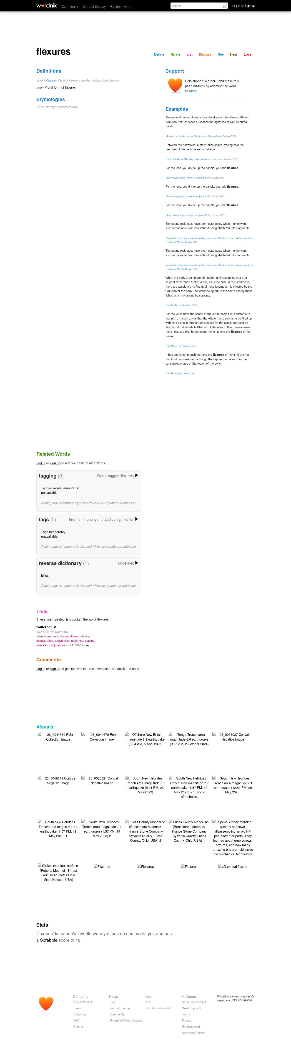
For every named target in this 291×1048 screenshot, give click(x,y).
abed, (51, 640)
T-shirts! (78, 1026)
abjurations (58, 645)
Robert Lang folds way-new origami (185, 177)
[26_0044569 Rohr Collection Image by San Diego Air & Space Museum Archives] (58, 736)
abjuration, (43, 645)
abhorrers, (78, 640)
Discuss (205, 54)
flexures (190, 90)
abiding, (90, 640)
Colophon (79, 1014)
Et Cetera (188, 996)
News (113, 996)
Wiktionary (50, 80)
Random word (120, 6)
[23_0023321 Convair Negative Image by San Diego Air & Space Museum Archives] (101, 779)
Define (159, 54)
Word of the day (94, 6)
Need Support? (191, 1008)
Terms (186, 1014)
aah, (56, 636)
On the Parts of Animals (178, 305)
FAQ (76, 1020)
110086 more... (81, 645)
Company (80, 996)
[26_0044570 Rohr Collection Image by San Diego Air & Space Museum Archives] (101, 736)
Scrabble (49, 940)
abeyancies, (63, 640)
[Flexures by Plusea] (102, 865)
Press (77, 1008)
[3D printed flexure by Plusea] (233, 865)
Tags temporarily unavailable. (53, 534)
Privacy (186, 1020)
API (148, 1002)
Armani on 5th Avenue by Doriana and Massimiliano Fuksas (198, 136)
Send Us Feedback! (194, 1002)
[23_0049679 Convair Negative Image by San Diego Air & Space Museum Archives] (58, 779)
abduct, (41, 640)
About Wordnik (83, 1002)
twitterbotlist (46, 627)
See (221, 54)
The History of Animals (178, 346)
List (190, 54)
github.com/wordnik (158, 1008)
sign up (55, 462)
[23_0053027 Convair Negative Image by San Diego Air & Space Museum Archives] (232, 736)
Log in (40, 462)
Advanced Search (193, 1032)
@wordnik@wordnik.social (126, 1020)
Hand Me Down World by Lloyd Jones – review (191, 159)
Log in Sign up (243, 5)
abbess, (75, 636)
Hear (233, 54)
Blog (112, 1002)
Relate (175, 54)
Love (247, 54)
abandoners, (44, 636)
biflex (45, 575)
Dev (148, 996)
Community (70, 6)
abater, (65, 636)
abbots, (85, 636)
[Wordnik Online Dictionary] (46, 5)
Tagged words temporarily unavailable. (60, 490)
